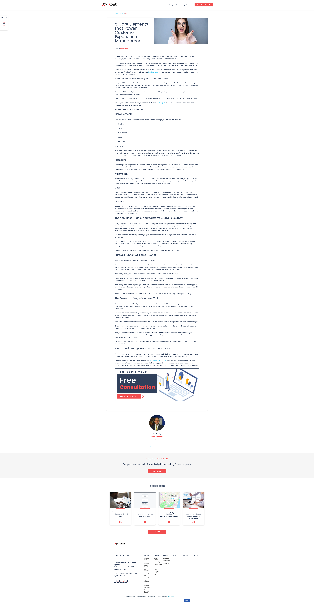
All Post (157, 532)
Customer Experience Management (161, 446)
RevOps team (153, 72)
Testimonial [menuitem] (166, 560)
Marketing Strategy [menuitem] (146, 559)
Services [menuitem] (146, 555)
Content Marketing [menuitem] (146, 566)
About (178, 5)
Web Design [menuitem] (147, 573)
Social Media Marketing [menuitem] (147, 584)
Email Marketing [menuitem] (146, 581)
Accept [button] (186, 600)
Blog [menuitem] (174, 555)
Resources (121, 13)
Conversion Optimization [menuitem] (147, 588)
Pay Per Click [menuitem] (147, 578)
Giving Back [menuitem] (166, 563)
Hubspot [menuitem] (156, 555)
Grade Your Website (204, 5)
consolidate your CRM (158, 361)
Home (158, 5)
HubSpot (172, 5)
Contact (189, 5)
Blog (183, 5)
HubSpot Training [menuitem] (155, 559)
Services (164, 5)
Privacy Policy (171, 596)
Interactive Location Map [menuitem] (156, 573)
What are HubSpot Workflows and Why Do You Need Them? (145, 514)
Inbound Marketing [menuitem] (146, 562)
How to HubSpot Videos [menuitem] (155, 568)
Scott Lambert (124, 48)
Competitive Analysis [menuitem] (147, 592)
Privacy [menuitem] (195, 555)
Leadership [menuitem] (166, 558)
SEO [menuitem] (145, 575)
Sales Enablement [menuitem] (147, 570)
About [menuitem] (165, 555)
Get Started (157, 471)
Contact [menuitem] (186, 555)
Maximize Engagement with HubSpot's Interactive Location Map (169, 514)
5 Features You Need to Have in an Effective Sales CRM (120, 514)
